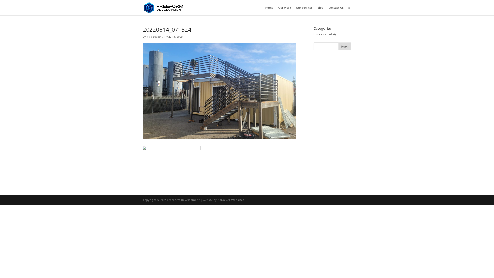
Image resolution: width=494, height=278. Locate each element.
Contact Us (335, 7)
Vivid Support (154, 36)
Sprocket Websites (231, 200)
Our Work (284, 7)
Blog (320, 7)
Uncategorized (323, 34)
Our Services (304, 7)
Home (269, 7)
